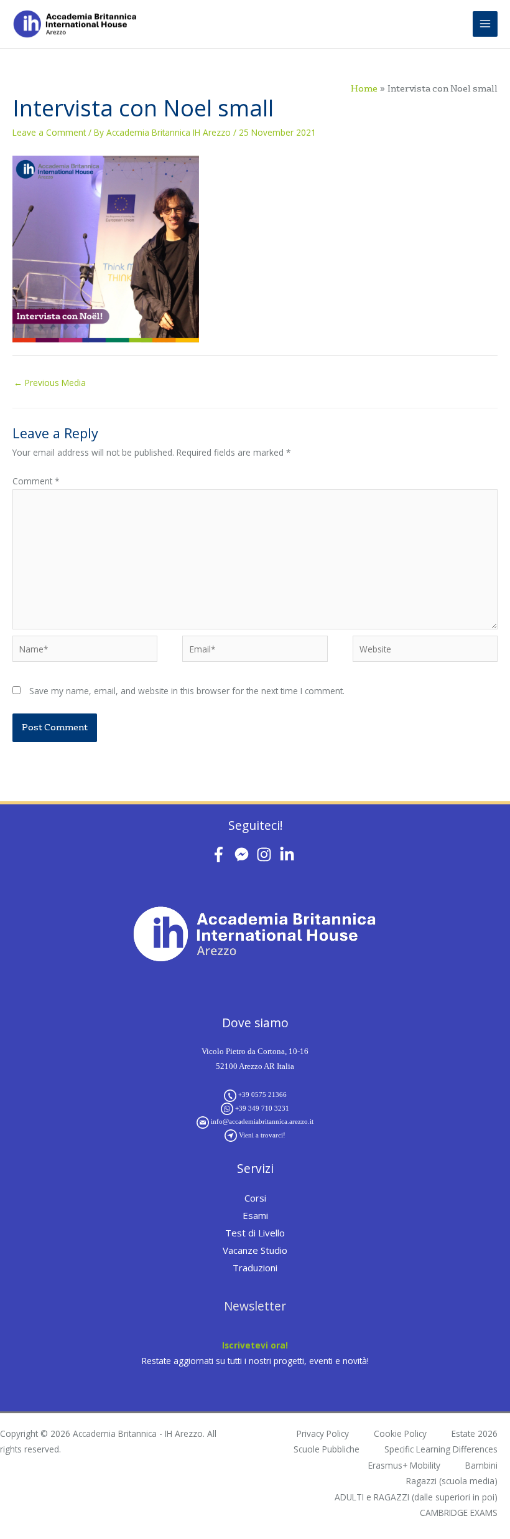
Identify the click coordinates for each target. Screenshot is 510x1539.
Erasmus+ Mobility (404, 1465)
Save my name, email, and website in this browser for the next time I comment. (187, 691)
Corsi (255, 1198)
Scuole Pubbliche (326, 1449)
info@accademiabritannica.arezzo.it (262, 1121)
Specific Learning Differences (441, 1449)
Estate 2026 (475, 1433)
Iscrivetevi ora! (255, 1345)
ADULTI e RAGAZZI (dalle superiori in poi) (416, 1497)
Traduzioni (255, 1267)
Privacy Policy (323, 1433)
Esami (255, 1215)
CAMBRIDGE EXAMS (459, 1512)
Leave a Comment (49, 132)
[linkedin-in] (289, 854)
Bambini (481, 1465)
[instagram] (266, 854)
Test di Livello (255, 1232)
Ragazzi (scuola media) (452, 1481)
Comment (36, 481)
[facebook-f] (221, 854)
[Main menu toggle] (485, 24)
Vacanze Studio (255, 1250)
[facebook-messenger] (244, 854)
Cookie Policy (400, 1433)
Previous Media (50, 382)
